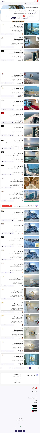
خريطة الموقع (20, 423)
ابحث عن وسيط (18, 3)
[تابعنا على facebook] (21, 431)
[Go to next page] (1, 368)
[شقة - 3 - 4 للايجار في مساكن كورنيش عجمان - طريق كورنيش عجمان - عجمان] (20, 242)
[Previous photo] (25, 29)
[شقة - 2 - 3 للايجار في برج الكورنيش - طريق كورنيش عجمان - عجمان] (20, 104)
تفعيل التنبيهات (18, 18)
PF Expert (35, 402)
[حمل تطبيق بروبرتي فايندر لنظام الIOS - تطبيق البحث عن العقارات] (34, 406)
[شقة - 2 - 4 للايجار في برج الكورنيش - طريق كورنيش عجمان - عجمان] (20, 118)
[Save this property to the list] (25, 24)
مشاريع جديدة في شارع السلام (17, 382)
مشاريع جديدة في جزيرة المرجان (17, 380)
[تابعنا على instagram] (24, 431)
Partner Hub (35, 400)
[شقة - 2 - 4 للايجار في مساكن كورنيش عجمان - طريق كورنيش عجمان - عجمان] (20, 307)
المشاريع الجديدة (29, 3)
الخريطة (14, 18)
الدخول (3, 1)
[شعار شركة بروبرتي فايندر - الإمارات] (36, 1)
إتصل (10, 33)
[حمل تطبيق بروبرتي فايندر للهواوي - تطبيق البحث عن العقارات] (34, 411)
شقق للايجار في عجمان (35, 7)
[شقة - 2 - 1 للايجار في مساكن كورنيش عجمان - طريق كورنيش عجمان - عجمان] (20, 91)
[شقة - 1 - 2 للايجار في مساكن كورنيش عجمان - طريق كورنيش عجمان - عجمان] (20, 320)
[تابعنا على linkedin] (16, 431)
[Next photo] (38, 29)
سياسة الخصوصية (20, 418)
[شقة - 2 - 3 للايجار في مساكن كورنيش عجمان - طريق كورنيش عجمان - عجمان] (20, 42)
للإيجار (34, 3)
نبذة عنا (36, 393)
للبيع (37, 3)
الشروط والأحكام (20, 416)
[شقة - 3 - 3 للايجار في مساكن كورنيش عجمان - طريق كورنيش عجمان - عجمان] (20, 294)
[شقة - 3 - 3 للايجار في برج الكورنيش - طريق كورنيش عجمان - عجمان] (20, 170)
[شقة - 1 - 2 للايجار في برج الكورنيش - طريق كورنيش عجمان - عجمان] (20, 29)
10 (10, 368)
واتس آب (3, 33)
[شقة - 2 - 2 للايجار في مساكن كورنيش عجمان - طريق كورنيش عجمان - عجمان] (20, 144)
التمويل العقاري (12, 3)
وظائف (36, 395)
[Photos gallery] (31, 29)
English (24, 427)
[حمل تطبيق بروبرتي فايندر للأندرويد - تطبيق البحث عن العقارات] (34, 408)
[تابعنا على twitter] (19, 431)
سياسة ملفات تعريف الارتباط (20, 420)
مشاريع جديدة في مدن (18, 378)
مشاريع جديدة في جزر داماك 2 (17, 381)
